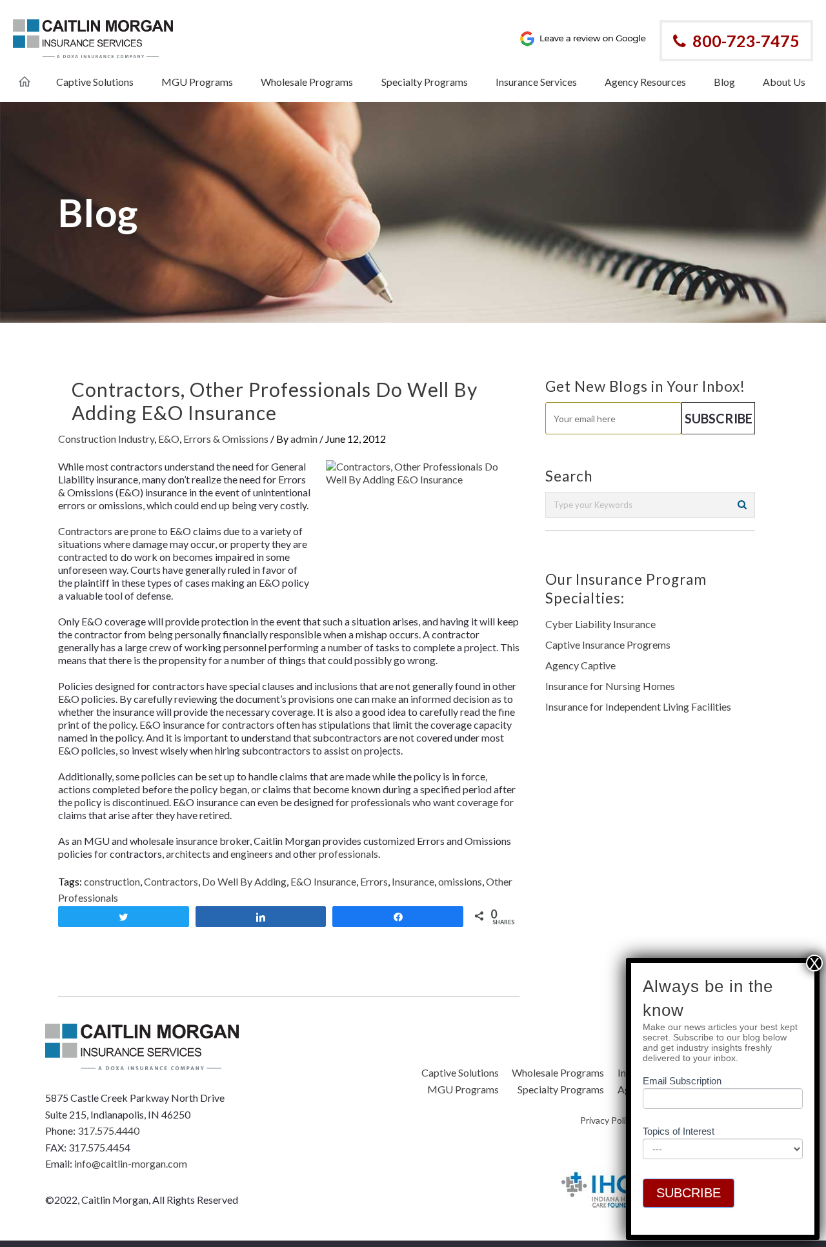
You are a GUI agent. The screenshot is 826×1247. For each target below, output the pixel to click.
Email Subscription (682, 1081)
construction (112, 881)
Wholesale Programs (558, 1072)
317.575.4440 (108, 1130)
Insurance (413, 881)
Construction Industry (106, 438)
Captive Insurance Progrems (607, 644)
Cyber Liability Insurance (600, 624)
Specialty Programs (561, 1089)
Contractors (171, 881)
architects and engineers (219, 853)
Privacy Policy (607, 1120)
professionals (348, 853)
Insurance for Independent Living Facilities (638, 706)
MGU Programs (463, 1089)
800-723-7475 (746, 40)
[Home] (24, 75)
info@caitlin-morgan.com (130, 1163)
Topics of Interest (678, 1131)
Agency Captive (580, 665)
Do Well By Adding (244, 881)
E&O (168, 438)
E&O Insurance (323, 881)
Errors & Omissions (225, 438)
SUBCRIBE (688, 1193)
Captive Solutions (460, 1072)
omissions (460, 881)
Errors (374, 881)
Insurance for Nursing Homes (610, 686)
